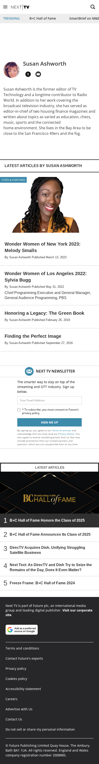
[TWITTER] (28, 74)
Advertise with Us (19, 709)
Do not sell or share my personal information (40, 729)
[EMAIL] (38, 74)
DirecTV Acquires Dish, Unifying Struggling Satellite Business (47, 549)
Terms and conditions (22, 648)
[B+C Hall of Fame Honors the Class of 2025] (49, 499)
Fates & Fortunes (13, 180)
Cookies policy (16, 678)
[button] (5, 7)
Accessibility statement (23, 689)
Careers (11, 699)
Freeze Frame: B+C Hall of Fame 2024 (42, 583)
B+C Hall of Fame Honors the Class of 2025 (47, 520)
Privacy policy (16, 668)
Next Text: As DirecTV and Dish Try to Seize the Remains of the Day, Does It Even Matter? (51, 567)
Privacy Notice (66, 433)
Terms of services (62, 430)
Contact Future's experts (24, 658)
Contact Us (14, 719)
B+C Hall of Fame (42, 18)
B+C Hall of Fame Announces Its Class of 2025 (50, 534)
